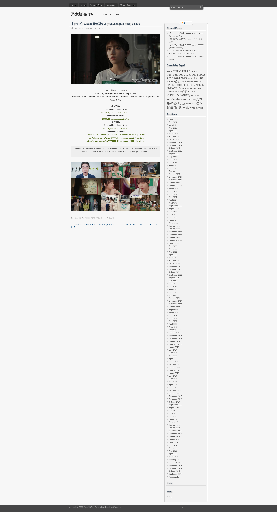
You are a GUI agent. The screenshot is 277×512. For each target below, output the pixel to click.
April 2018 (173, 385)
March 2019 (173, 362)
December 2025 (175, 142)
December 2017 (175, 396)
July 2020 (173, 315)
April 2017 (173, 419)
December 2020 (175, 301)
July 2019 (173, 350)
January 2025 (174, 174)
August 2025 (174, 154)
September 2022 (175, 240)
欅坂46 (196, 108)
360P (169, 71)
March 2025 (173, 168)
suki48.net (111, 5)
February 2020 (175, 330)
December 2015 (175, 465)
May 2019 (173, 356)
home (83, 5)
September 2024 (175, 186)
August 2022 (174, 243)
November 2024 (175, 180)
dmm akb (184, 82)
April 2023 (173, 220)
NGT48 (182, 85)
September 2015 (175, 474)
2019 (182, 74)
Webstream (180, 99)
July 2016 (173, 445)
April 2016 (173, 454)
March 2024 (173, 203)
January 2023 (174, 229)
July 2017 (173, 411)
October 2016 (174, 437)
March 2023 (173, 223)
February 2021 (175, 295)
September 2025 (175, 151)
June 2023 (173, 214)
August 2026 (174, 119)
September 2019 (175, 344)
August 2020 (174, 313)
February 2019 (175, 364)
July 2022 (173, 246)
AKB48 (198, 78)
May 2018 (173, 382)
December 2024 (175, 177)
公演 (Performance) (188, 104)
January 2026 (174, 139)
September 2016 (175, 439)
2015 (192, 71)
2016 (198, 71)
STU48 (191, 91)
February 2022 (175, 261)
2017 (170, 74)
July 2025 (173, 157)
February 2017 (175, 425)
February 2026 (175, 137)
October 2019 (174, 341)
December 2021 (175, 266)
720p (98, 218)
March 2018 (173, 388)
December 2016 (175, 431)
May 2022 (173, 252)
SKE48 (170, 91)
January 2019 (174, 367)
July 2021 (173, 281)
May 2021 (173, 287)
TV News (195, 95)
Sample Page (96, 5)
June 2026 (173, 125)
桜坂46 (189, 107)
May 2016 (173, 451)
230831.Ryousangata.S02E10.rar (115, 119)
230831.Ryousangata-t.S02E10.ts (115, 128)
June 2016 (173, 448)
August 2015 (174, 477)
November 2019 (175, 338)
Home (73, 5)
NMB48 (200, 84)
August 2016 (174, 442)
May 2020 (173, 321)
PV (181, 88)
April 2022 (173, 255)
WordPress (118, 507)
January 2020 (174, 333)
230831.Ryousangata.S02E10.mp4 (115, 112)
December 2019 (175, 336)
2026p (190, 78)
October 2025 (174, 148)
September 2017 (175, 405)
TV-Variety (182, 95)
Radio (186, 88)
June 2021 (173, 284)
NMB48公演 (173, 88)
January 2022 (174, 263)
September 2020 (175, 310)
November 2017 (175, 399)
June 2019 (173, 353)
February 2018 (175, 390)
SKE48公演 (181, 91)
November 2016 (175, 434)
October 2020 (174, 307)
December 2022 (175, 232)
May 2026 (173, 128)
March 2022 (173, 258)
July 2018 (173, 376)
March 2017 (173, 422)
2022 (202, 74)
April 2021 (173, 289)
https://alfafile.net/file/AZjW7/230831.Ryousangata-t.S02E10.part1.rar (115, 135)
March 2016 (173, 457)
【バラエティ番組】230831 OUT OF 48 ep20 (141, 225)
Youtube (192, 100)
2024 (177, 78)
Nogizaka (85, 28)
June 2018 (173, 379)
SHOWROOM (195, 88)
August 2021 (174, 278)
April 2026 (173, 131)
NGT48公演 (190, 85)
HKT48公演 (173, 85)
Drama (103, 218)
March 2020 (173, 327)
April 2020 (173, 324)
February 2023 (175, 226)
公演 (176, 103)
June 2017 (173, 413)
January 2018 (174, 393)
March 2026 (173, 134)
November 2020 (175, 304)
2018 (175, 74)
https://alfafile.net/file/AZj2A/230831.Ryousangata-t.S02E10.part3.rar (115, 141)
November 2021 (175, 269)
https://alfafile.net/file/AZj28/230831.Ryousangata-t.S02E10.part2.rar (115, 138)
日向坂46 (179, 107)
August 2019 (174, 347)
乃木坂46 (77, 218)
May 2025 (173, 163)
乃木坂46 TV (82, 14)
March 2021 (173, 292)
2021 (195, 74)
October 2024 (174, 183)
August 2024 (174, 188)
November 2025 (175, 145)
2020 (188, 74)
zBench (107, 507)
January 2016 (174, 463)
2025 (183, 78)
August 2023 (174, 209)
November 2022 (175, 235)
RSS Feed (188, 23)
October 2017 (174, 402)
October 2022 (174, 238)
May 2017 (173, 416)
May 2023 (173, 217)
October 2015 (174, 471)
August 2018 (174, 373)
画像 (202, 108)
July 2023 (173, 212)
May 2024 (173, 197)
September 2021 (175, 275)
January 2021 (174, 298)
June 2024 (173, 194)
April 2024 (173, 200)
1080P (87, 218)
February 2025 (175, 171)
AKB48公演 (173, 81)
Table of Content (127, 5)
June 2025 (173, 160)
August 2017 (174, 408)
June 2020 (173, 318)
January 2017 (174, 428)
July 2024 (173, 191)
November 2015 (175, 468)
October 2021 (174, 272)
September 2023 (175, 206)
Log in (171, 497)
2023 (93, 218)
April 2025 (173, 165)
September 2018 (175, 370)
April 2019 (173, 359)
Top (184, 507)
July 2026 (173, 122)
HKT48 (199, 81)
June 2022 (173, 249)
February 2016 (175, 460)
